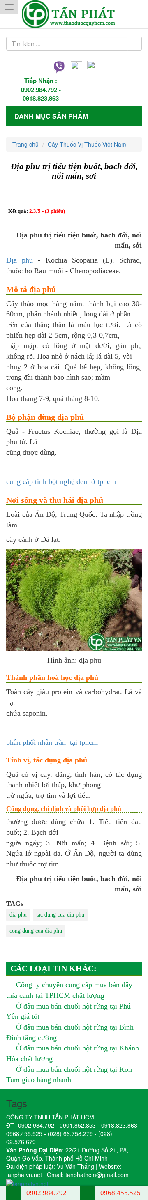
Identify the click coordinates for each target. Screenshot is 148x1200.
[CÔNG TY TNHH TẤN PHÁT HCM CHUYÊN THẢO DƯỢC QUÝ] (74, 14)
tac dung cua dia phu (60, 915)
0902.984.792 (39, 89)
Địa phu (19, 260)
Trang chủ (25, 144)
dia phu (18, 915)
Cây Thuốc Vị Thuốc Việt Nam (87, 144)
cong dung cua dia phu (35, 931)
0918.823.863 (41, 98)
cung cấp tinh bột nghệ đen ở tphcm (61, 481)
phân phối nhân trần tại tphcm (52, 742)
